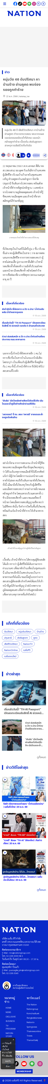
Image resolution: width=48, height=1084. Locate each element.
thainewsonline (34, 1031)
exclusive (11, 1016)
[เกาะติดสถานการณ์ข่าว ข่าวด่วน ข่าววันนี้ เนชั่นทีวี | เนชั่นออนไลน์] (24, 13)
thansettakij (32, 1040)
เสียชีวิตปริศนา (11, 643)
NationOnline (11, 650)
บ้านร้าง (40, 631)
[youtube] (24, 1065)
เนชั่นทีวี (26, 650)
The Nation (32, 1004)
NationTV (28, 643)
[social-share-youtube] (25, 4)
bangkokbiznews (34, 1017)
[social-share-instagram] (34, 4)
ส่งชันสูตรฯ (22, 637)
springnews (32, 1026)
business (10, 1021)
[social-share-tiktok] (20, 4)
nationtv (30, 1022)
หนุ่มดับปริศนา (25, 631)
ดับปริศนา (8, 631)
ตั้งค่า (8, 1066)
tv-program (10, 1027)
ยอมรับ (8, 1061)
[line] (32, 1065)
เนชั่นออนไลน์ (10, 656)
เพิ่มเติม (8, 1055)
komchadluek (33, 1013)
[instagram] (40, 1065)
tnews (29, 1035)
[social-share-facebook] (15, 4)
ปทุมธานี (8, 637)
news (8, 1012)
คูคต (35, 637)
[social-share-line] (29, 4)
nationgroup (32, 1008)
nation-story (9, 1035)
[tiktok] (16, 1065)
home (8, 1007)
